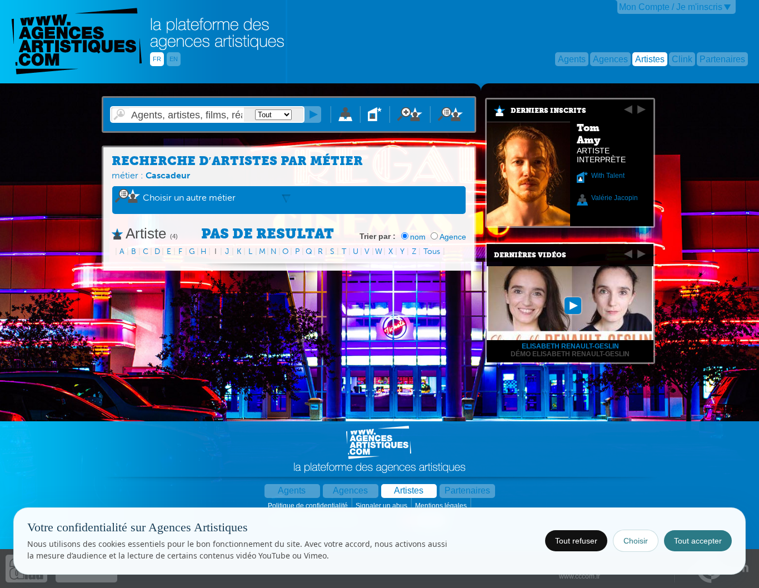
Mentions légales (441, 506)
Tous (431, 251)
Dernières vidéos (530, 255)
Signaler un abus (382, 506)
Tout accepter (698, 540)
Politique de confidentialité (308, 506)
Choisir (635, 540)
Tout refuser (576, 540)
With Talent (608, 176)
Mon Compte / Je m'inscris (670, 7)
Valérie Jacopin (614, 198)
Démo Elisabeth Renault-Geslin (570, 354)
